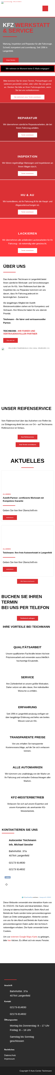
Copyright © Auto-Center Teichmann (36, 1071)
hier (9, 940)
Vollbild (7, 877)
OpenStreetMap (28, 897)
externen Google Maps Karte (23, 936)
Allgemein (7, 494)
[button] (1, 39)
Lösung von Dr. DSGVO (45, 897)
